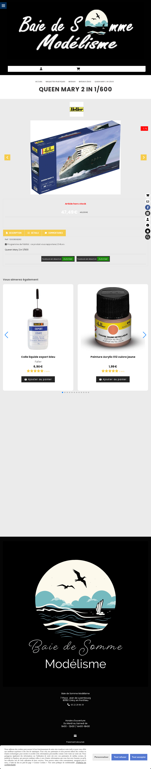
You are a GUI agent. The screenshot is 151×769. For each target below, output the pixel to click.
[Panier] (147, 195)
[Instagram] (147, 213)
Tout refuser (120, 757)
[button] (62, 392)
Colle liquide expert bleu (38, 357)
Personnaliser (101, 757)
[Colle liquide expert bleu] (38, 319)
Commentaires (55, 233)
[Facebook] (147, 207)
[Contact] (147, 201)
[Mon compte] (147, 219)
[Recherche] (147, 237)
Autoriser (67, 259)
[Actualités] (147, 225)
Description (15, 233)
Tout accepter (139, 757)
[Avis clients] (147, 231)
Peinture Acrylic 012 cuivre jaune (113, 357)
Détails (35, 233)
